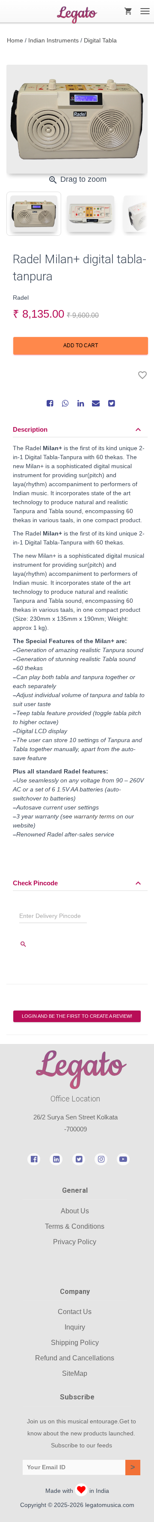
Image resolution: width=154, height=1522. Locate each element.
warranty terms (94, 816)
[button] (78, 429)
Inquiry (75, 1327)
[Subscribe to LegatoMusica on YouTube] (123, 1159)
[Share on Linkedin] (80, 403)
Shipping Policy (75, 1342)
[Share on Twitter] (111, 403)
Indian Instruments (53, 40)
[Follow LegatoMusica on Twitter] (78, 1159)
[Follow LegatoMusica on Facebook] (33, 1159)
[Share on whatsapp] (65, 403)
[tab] (33, 214)
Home (15, 40)
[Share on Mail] (95, 403)
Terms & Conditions (74, 1226)
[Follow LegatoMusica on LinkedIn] (56, 1159)
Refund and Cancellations (74, 1358)
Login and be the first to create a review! (77, 1016)
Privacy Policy (74, 1241)
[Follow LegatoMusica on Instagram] (101, 1159)
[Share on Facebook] (49, 403)
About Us (75, 1211)
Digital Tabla (100, 40)
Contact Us (75, 1311)
